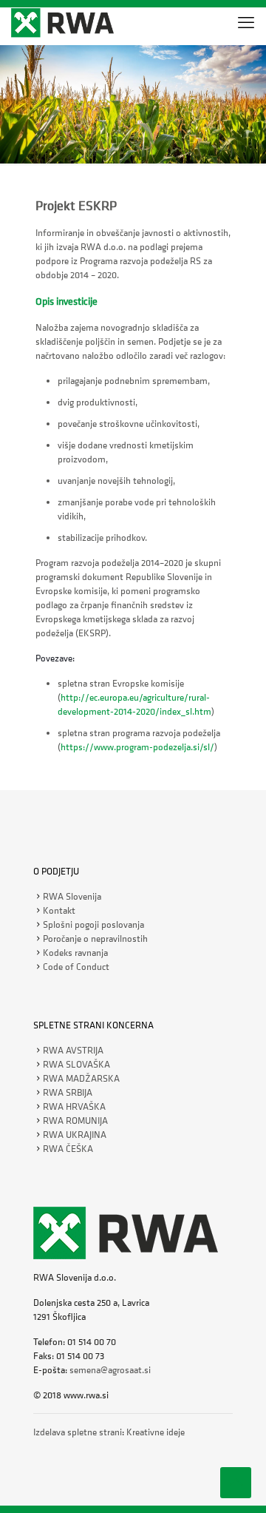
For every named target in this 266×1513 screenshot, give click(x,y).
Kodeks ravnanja (75, 952)
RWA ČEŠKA (68, 1148)
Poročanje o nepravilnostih (95, 938)
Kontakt (59, 910)
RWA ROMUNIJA (75, 1120)
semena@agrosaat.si (110, 1370)
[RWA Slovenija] (62, 22)
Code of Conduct (76, 966)
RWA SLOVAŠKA (76, 1064)
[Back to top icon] (235, 1482)
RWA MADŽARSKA (81, 1078)
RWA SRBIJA (67, 1092)
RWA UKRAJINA (74, 1134)
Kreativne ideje (155, 1432)
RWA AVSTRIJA (73, 1050)
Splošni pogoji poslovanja (93, 924)
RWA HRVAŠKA (74, 1106)
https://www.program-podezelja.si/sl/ (137, 747)
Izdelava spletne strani (77, 1432)
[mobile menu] (246, 22)
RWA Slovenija (72, 896)
